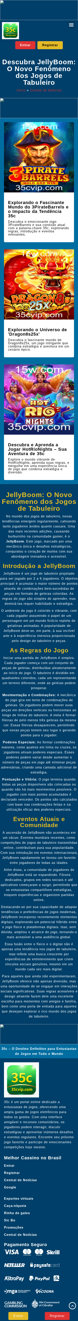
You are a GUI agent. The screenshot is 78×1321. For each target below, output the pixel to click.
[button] (71, 25)
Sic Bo (9, 1220)
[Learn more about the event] (39, 10)
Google (10, 1187)
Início (21, 90)
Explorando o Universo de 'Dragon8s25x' (37, 332)
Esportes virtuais (18, 1198)
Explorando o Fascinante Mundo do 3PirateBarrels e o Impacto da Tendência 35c (38, 209)
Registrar (12, 1173)
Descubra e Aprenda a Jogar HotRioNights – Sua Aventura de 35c (37, 449)
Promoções (13, 1227)
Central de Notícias (45, 90)
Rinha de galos (17, 1213)
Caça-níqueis (15, 1206)
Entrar (9, 1165)
